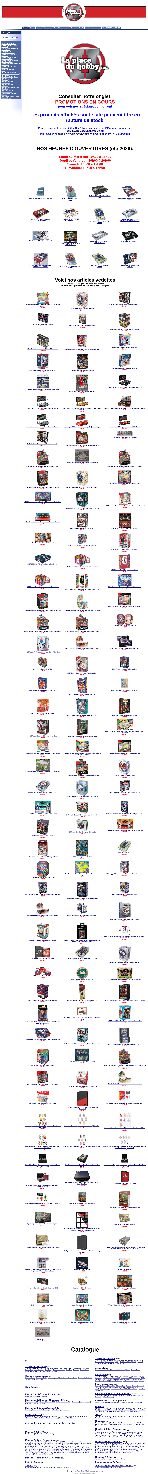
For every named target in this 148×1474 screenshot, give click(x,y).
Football (119, 1360)
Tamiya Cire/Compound (56, 1452)
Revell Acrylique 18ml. (136, 1446)
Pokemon (35, 1368)
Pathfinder (113, 1423)
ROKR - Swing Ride (124, 1269)
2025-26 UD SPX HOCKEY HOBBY (40, 240)
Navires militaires (116, 1435)
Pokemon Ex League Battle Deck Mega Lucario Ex (82, 445)
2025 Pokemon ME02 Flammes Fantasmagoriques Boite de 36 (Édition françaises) (124, 1066)
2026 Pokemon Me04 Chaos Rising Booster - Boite (82, 631)
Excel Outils (75, 1446)
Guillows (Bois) (40, 1434)
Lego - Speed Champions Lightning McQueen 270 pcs (82, 427)
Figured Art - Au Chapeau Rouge (124, 1288)
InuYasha (54, 1371)
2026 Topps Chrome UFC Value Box (82, 528)
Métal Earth (75, 1402)
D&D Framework (123, 1423)
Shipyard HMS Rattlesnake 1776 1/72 (42, 1322)
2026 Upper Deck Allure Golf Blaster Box (124, 690)
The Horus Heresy (52, 1418)
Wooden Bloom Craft (32, 1403)
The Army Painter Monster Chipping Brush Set (82, 1000)
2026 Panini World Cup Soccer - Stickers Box (82, 567)
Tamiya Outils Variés (53, 1451)
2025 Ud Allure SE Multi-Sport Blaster (42, 1065)
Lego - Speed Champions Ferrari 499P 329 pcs (124, 427)
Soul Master (46, 1371)
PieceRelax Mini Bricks (108, 1402)
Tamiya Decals (43, 1452)
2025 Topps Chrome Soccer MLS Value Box (82, 673)
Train (121, 1467)
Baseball (104, 1363)
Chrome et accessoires (128, 1451)
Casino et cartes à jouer (10, 48)
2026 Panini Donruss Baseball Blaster (82, 391)
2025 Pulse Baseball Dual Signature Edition (82, 915)
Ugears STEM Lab (124, 1395)
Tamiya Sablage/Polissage (69, 1451)
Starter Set (28, 1396)
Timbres (4, 95)
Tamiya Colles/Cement (63, 1446)
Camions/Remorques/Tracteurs (105, 1434)
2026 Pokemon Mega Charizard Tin (43, 877)
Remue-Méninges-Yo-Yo (10, 93)
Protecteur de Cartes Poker (68, 1378)
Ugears (97, 1395)
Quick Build (36, 1396)
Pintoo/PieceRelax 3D (102, 1381)
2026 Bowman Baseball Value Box (42, 542)
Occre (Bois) (50, 1434)
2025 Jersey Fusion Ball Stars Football (82, 1061)
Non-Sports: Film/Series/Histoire (105, 1360)
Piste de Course (7, 92)
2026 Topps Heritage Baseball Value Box (42, 690)
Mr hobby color (107, 1446)
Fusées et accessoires (102, 1431)
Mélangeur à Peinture (53, 1442)
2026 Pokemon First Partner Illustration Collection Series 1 (43, 753)
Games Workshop (8, 69)
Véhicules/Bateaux (101, 1467)
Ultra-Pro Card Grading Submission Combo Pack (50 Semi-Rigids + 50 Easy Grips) (82, 940)
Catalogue (6, 33)
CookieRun (29, 1370)
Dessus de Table (41, 1378)
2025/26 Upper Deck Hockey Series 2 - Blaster (82, 796)
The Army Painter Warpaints (109, 1449)
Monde (123, 1459)
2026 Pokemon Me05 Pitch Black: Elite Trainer (82, 462)
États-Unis (52, 1467)
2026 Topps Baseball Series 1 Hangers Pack (43, 857)
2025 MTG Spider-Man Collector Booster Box (82, 1086)
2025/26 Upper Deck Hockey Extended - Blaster (82, 487)
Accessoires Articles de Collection (133, 1360)
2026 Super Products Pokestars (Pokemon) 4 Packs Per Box (42, 522)
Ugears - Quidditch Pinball (82, 1288)
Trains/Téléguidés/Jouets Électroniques (10, 97)
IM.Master (138, 1402)
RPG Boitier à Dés (133, 1387)
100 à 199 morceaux (123, 1379)
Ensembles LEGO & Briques (11, 63)
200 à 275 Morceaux (109, 1379)
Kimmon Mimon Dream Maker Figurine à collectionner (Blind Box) (124, 1128)
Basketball (111, 1363)
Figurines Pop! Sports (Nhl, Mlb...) (127, 1410)
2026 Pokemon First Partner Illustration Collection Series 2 (125, 506)
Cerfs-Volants (6, 51)
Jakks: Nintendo (121, 1411)
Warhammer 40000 (31, 1418)
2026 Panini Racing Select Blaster (82, 370)
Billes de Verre (120, 1386)
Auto (134, 1431)
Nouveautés (48, 28)
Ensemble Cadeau (101, 1386)
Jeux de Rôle (99, 1416)
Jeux (3, 71)
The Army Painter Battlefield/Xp (60, 1449)
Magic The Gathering (46, 1368)
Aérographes (29, 1442)
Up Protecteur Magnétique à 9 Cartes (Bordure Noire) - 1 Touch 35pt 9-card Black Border (82, 1229)
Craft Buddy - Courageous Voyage (42, 1305)
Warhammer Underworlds (50, 1416)
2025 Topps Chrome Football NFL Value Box (82, 715)
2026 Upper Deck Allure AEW (42, 669)
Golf (122, 1363)
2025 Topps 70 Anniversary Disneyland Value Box (43, 652)
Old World (42, 1418)
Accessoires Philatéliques (33, 1467)
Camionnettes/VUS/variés (103, 1432)
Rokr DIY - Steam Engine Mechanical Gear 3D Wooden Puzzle (82, 1018)
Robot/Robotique (57, 1410)
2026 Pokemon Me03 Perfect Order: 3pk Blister (125, 753)
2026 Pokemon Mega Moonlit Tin (124, 625)
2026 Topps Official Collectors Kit (42, 713)
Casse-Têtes (6, 50)
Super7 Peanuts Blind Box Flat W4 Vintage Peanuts (42, 1203)
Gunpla (141, 1437)
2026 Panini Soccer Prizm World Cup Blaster (125, 329)
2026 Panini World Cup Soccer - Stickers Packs (43, 587)
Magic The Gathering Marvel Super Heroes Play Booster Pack (125, 408)
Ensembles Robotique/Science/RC (9, 65)
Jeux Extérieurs (111, 1418)
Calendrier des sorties (61, 28)
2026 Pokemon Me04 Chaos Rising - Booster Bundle (43, 610)
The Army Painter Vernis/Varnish (125, 1443)
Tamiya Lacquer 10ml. (102, 1448)
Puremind (43, 1403)
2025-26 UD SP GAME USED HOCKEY (130, 266)
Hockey (97, 1363)
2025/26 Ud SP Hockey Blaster (124, 775)
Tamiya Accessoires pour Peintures (42, 1443)
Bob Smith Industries (44, 1448)
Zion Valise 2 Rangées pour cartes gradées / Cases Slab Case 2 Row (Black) (125, 1165)
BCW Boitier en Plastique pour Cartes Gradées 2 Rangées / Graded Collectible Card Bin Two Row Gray (125, 1247)
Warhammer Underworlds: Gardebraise (82, 1203)
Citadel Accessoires (31, 1445)
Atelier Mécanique (44, 1410)
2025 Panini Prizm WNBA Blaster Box (124, 894)
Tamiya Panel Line (67, 1445)
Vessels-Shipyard (136, 1395)
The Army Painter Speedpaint (129, 1449)
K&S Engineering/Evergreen (70, 1442)
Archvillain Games (134, 1424)
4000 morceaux (128, 1381)
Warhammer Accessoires (33, 1416)
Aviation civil (120, 1434)
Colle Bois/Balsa (40, 1442)
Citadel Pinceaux (71, 1443)
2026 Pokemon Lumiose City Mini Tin (124, 437)
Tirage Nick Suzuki (77, 28)
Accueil (25, 28)
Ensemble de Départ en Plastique (41, 1394)
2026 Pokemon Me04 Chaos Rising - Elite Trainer (124, 587)
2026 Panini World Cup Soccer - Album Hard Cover (82, 589)
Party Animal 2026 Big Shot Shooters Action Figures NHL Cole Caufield (43, 1022)
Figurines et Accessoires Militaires (121, 1431)
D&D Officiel (122, 1387)
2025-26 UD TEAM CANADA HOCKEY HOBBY (40, 220)
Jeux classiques (100, 1418)
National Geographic (138, 1379)
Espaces (132, 1435)
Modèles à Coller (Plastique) (7, 79)
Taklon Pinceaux (60, 1443)
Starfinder (103, 1424)
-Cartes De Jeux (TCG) (9, 45)
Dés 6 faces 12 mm (117, 1389)
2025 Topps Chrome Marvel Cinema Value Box (82, 898)
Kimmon (97, 1408)
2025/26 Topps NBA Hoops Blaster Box (124, 549)
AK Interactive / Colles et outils (43, 1454)
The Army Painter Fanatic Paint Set (124, 1445)
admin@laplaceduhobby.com (83, 131)
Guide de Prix (99, 1362)
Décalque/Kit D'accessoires (121, 1432)
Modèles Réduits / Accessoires (8, 82)
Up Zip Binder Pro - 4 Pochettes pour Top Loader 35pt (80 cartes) (82, 1251)
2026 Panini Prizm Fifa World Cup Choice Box (42, 349)
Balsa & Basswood (40, 1451)
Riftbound (38, 1371)
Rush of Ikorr (58, 1368)
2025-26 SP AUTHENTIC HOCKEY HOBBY (71, 219)
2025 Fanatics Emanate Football (43, 958)
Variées (102, 1410)
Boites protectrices (84, 1443)
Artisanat (5, 47)
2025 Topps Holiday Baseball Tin (82, 979)
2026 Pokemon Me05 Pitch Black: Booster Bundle (43, 487)
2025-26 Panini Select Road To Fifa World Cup (124, 304)
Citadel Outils (70, 1452)
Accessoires (125, 1378)
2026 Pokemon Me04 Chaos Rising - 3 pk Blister (124, 606)
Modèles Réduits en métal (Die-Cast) (42, 1458)
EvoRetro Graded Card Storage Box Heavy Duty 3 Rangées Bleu (82, 1183)
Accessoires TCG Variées (72, 1368)
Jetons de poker (53, 1378)
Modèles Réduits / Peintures (8, 85)
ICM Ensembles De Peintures (104, 1443)
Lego (117, 1402)
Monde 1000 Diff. (42, 1339)
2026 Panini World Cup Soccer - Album (124, 570)
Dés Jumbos (103, 1387)
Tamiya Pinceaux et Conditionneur (50, 1445)
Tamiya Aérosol (115, 1448)
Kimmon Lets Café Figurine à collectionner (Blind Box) (82, 1146)
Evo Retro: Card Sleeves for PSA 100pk (42, 1103)
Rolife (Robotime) (108, 1397)
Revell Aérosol (125, 1448)
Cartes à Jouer (30, 1378)
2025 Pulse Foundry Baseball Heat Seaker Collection (125, 830)
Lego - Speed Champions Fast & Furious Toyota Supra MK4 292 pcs (82, 409)
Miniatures (5, 75)
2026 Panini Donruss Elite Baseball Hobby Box (43, 389)
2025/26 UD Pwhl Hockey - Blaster (82, 308)
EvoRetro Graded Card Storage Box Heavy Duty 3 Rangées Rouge (43, 1185)
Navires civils (106, 1435)
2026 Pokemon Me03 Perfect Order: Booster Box (82, 775)
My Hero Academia (59, 1370)
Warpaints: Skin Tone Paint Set (124, 1224)
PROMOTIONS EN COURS (111, 28)
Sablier (128, 1386)
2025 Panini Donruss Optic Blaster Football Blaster (42, 894)
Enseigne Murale (113, 1467)
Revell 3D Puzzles (116, 1381)
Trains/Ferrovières (132, 1437)
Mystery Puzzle (139, 1381)
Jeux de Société (110, 1416)
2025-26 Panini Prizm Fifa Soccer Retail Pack (42, 564)
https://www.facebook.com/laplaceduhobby (82, 133)
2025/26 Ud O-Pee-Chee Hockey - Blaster (43, 940)
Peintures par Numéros (102, 1370)
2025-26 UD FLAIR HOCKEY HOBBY (130, 242)
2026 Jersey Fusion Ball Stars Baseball (124, 528)
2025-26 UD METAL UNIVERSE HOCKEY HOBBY (100, 242)
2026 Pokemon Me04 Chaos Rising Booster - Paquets (42, 631)
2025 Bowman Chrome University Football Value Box (82, 1044)
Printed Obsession (122, 1424)
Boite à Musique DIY (31, 1402)
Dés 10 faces (99, 1390)
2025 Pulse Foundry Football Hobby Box (43, 813)
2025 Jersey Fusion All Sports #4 (124, 1183)
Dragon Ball (85, 1368)
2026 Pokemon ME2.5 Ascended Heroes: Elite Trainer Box (82, 874)
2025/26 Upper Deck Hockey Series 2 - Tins (42, 792)
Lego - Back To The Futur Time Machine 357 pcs (42, 408)
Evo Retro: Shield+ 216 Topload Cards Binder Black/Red (82, 1108)
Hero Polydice (112, 1387)
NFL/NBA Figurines (134, 1411)
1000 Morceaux (113, 1376)
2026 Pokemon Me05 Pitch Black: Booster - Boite (42, 466)
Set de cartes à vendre (93, 28)
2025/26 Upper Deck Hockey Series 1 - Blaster (124, 962)
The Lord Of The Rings (66, 1418)
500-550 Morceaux (101, 1376)
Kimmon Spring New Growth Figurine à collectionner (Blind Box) (43, 1126)
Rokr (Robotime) (106, 1395)
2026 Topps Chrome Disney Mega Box (125, 347)
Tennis (134, 1362)
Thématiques (66, 1467)
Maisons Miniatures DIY (47, 1402)
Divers (128, 1370)
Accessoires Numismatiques (104, 1459)
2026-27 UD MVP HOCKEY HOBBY (70, 199)
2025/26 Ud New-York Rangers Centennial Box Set (43, 1039)
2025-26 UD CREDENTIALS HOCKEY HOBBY (71, 244)
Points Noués (135, 1370)
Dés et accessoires (8, 53)
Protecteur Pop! (107, 1408)
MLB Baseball (110, 1410)
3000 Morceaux (136, 1376)
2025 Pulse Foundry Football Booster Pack (124, 648)
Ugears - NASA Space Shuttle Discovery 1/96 (42, 1288)
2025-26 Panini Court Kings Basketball (82, 325)
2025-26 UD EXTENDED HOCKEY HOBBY (100, 222)
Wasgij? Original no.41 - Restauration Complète (124, 1305)
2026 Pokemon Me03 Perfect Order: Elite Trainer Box (43, 771)
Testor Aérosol (126, 1452)
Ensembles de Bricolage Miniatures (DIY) (10, 61)
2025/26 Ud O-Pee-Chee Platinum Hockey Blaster (82, 508)
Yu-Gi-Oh (28, 1368)
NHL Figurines (117, 1408)
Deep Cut (133, 1423)
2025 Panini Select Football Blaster (43, 836)
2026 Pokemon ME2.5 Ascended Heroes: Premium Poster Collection (124, 731)
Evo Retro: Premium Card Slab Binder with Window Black (82, 1165)
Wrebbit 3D (116, 1378)
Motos (123, 1437)
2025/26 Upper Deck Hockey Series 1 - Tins (82, 958)
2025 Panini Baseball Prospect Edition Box (82, 832)
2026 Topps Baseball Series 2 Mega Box (124, 368)
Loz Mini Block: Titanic (82, 1269)
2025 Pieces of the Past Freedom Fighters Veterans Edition (125, 1000)
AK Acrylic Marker (115, 1452)
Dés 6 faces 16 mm (131, 1389)
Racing (117, 1363)
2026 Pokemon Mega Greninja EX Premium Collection (42, 502)
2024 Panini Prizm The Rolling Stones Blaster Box (125, 1021)
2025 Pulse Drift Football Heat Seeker (124, 715)
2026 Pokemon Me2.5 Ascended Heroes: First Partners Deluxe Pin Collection (82, 753)
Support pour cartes (36, 1379)
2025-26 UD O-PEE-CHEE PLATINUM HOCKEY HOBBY (129, 220)
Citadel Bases (79, 1452)
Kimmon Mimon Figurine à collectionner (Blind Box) (82, 1126)
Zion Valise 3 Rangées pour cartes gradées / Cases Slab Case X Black (42, 1165)
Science (66, 1410)
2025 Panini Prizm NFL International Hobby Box (82, 815)
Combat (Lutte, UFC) (111, 1362)
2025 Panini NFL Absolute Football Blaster (42, 1000)
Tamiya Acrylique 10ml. (120, 1446)
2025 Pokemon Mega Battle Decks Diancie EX (42, 1084)
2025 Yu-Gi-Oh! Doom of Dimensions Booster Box (125, 1084)
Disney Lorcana (38, 1370)
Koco (122, 1402)
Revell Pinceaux (57, 1448)
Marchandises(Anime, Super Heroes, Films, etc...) (11, 73)
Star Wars (69, 1370)
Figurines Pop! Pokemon (107, 1411)
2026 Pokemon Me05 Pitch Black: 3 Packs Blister (124, 483)
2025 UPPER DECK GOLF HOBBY (99, 266)
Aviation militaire (130, 1434)
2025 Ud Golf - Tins (124, 853)
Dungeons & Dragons (102, 1423)
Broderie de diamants (118, 1370)
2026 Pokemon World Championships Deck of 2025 (82, 610)
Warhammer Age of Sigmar (77, 1416)
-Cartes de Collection (9, 44)
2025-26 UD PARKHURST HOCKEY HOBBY (130, 198)
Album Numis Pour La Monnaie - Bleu (124, 1322)
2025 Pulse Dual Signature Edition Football (124, 919)
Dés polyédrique (105, 1389)
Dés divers (142, 1389)
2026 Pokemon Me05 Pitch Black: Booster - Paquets (124, 466)
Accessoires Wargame (123, 1416)
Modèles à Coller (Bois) (10, 77)
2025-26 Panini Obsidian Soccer (43, 324)
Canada (116, 1459)
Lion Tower (111, 1424)
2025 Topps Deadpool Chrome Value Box (43, 736)
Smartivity (98, 1397)
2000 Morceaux (125, 1376)
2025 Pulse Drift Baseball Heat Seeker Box (82, 736)
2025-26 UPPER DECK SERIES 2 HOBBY (70, 266)
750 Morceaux (107, 1378)
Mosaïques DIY (85, 1402)
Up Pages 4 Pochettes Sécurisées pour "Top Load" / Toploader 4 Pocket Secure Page (43, 1270)
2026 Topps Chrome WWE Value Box (124, 669)
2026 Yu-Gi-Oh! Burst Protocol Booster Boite (42, 915)
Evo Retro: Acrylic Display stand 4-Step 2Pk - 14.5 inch (124, 1103)
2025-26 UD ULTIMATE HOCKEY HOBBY (99, 196)
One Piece (48, 1370)
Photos (32, 28)
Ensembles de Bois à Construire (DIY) (9, 58)
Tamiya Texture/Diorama (47, 1446)
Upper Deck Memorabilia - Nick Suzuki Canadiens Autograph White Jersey (124, 936)
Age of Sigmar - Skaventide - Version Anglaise (42, 1224)
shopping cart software (90, 1473)
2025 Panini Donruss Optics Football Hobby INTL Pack (124, 813)
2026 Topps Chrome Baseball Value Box (42, 370)
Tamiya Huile (115, 1451)
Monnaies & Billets (8, 90)
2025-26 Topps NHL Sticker (82, 857)
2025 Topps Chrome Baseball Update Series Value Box (124, 874)
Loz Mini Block (129, 1402)
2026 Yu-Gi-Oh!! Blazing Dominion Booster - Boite (82, 648)
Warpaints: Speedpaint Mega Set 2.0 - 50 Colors (42, 1247)
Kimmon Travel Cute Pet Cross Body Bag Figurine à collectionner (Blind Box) (42, 1147)
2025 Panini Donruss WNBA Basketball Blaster (124, 979)
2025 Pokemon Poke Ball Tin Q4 (43, 976)
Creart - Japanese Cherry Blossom (82, 1305)
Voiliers (126, 1435)
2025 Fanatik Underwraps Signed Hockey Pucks (124, 1044)
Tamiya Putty (34, 1452)
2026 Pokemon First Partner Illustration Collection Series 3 (43, 305)
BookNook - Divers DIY (63, 1402)
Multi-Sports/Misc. (125, 1362)
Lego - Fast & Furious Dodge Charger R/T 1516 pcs (124, 387)
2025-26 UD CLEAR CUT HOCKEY (40, 198)
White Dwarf (64, 1416)
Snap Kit (44, 1396)
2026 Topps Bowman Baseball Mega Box (82, 545)
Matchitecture (29, 1434)
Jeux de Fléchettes (137, 1416)
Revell (115, 1395)
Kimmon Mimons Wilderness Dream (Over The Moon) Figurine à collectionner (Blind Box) (124, 1147)
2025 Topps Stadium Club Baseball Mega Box (124, 792)
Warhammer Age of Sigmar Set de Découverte (124, 1207)
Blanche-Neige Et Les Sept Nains (82, 1322)
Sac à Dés (111, 1386)
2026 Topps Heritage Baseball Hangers (82, 694)
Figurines (5, 68)
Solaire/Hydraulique (31, 1410)
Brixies (97, 1402)
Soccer (140, 1362)
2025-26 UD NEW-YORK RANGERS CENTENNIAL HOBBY (40, 266)
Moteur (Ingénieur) (137, 1432)
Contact (39, 28)
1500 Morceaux (135, 1378)
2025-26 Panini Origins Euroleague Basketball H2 (82, 349)
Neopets (76, 1370)
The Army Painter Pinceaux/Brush (38, 1449)
